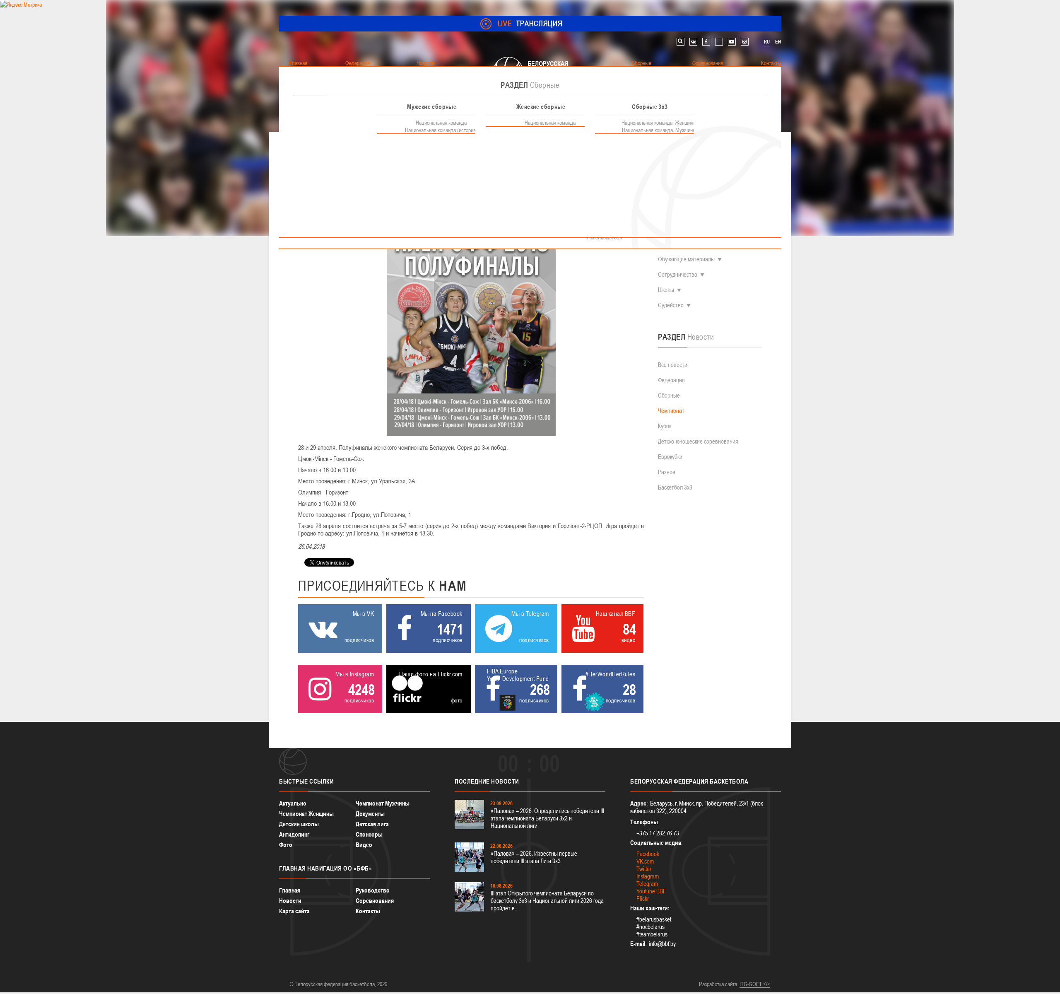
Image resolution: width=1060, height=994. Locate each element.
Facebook (647, 853)
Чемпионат (671, 410)
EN (778, 42)
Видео (364, 844)
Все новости (672, 364)
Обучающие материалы (686, 259)
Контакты (368, 910)
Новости (290, 900)
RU (767, 42)
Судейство (671, 305)
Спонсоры (369, 834)
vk (693, 42)
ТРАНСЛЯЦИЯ (530, 23)
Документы (370, 813)
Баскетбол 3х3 (675, 487)
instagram (745, 42)
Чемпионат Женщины (306, 813)
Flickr (642, 898)
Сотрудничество (677, 274)
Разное (666, 471)
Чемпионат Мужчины (383, 803)
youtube (732, 42)
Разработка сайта (718, 984)
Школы (666, 289)
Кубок (664, 425)
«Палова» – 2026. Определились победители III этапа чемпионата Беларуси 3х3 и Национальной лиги (547, 818)
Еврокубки (670, 456)
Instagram (647, 876)
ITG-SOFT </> (755, 984)
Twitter (643, 868)
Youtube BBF (651, 891)
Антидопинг (294, 834)
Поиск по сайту (680, 42)
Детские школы (299, 824)
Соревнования (375, 900)
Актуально (292, 803)
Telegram (647, 883)
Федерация (671, 380)
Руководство (373, 890)
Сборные (669, 395)
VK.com (645, 861)
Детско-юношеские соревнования (698, 441)
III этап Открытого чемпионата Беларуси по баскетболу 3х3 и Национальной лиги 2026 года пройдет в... (547, 901)
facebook (706, 42)
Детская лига (372, 824)
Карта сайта (294, 910)
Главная (289, 890)
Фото (285, 844)
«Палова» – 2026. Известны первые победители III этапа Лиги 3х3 (534, 857)
